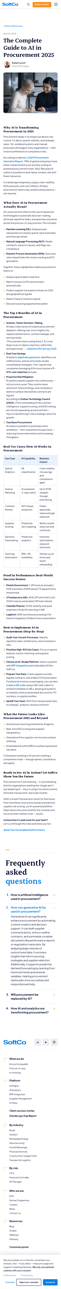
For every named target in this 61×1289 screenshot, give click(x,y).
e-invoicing (15, 1072)
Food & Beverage (18, 1147)
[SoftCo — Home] (10, 4)
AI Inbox (13, 1102)
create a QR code (16, 685)
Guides (13, 1230)
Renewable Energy (18, 1138)
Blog (11, 1226)
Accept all (50, 1282)
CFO (11, 1173)
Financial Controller (19, 1177)
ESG (11, 1196)
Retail (12, 1130)
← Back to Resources (13, 26)
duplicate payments (29, 357)
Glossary (13, 1239)
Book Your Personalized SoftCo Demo (24, 829)
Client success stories (21, 1110)
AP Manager (15, 1181)
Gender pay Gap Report (22, 1115)
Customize (10, 1282)
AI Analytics (15, 1090)
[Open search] (28, 4)
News (12, 1208)
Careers (13, 1204)
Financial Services (18, 1151)
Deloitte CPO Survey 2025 (41, 348)
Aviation (13, 1134)
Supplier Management (20, 1098)
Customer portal (18, 1246)
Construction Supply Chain (23, 1155)
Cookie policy (9, 1275)
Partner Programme (19, 1200)
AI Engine (14, 1085)
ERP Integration (17, 1094)
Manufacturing (16, 1143)
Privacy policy (27, 1275)
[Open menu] (56, 4)
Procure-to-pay (17, 1068)
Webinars (14, 1234)
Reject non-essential (28, 1282)
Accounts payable (18, 1064)
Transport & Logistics (20, 1160)
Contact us (15, 1213)
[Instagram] (54, 1042)
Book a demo (42, 4)
